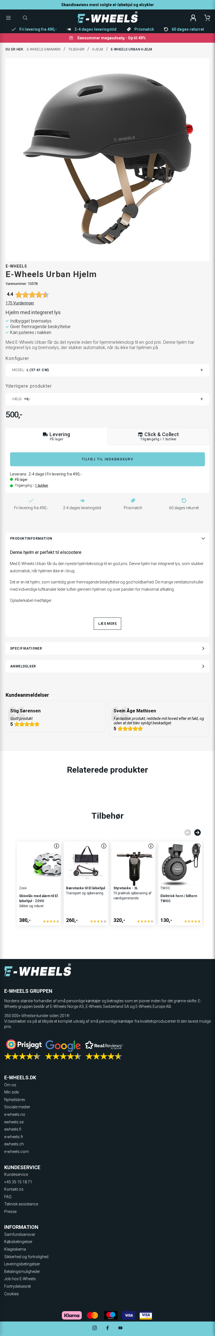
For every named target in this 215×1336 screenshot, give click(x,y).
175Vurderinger (20, 303)
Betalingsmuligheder (22, 1271)
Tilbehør (76, 49)
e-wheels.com (16, 1151)
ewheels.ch (14, 1144)
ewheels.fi (12, 1129)
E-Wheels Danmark (44, 49)
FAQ (7, 1197)
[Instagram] (94, 1328)
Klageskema (15, 1249)
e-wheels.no (14, 1114)
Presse (10, 1211)
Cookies (11, 1294)
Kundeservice (16, 1174)
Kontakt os (14, 1189)
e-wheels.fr (13, 1137)
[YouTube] (120, 1328)
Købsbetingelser (18, 1241)
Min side (11, 1092)
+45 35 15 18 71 (18, 1182)
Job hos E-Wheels (20, 1279)
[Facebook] (107, 1328)
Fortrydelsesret (17, 1286)
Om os (10, 1085)
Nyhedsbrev (14, 1099)
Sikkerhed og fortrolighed (26, 1257)
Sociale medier (17, 1107)
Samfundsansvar (19, 1234)
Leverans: (18, 474)
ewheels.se (14, 1122)
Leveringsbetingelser (22, 1264)
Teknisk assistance (21, 1204)
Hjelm (97, 49)
